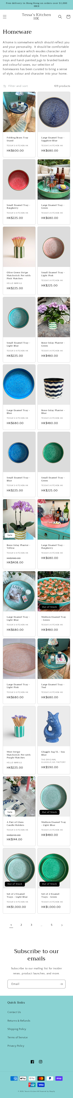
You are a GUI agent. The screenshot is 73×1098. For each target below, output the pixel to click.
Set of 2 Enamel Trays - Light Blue (17, 895)
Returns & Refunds (18, 1020)
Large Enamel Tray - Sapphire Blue (52, 139)
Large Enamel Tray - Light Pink (18, 686)
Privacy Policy (15, 1045)
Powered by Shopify (47, 1091)
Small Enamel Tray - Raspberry (18, 207)
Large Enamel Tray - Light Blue (18, 618)
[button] (5, 17)
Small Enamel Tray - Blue (18, 479)
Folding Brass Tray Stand (17, 139)
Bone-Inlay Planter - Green (53, 344)
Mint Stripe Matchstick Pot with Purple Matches (19, 755)
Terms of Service (17, 1037)
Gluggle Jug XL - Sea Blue (53, 753)
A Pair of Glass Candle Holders (15, 824)
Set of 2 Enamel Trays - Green (50, 895)
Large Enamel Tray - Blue (18, 412)
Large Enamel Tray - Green (52, 207)
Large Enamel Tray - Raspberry (52, 547)
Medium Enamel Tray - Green (53, 618)
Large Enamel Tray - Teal (52, 686)
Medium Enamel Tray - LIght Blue (53, 824)
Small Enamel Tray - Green (53, 479)
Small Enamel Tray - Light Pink (53, 274)
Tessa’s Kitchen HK (32, 1091)
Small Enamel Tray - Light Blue (18, 344)
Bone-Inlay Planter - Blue (53, 412)
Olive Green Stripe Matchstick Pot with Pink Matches (19, 275)
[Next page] (62, 925)
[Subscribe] (61, 984)
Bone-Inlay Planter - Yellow (18, 547)
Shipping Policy (16, 1029)
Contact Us (14, 1012)
